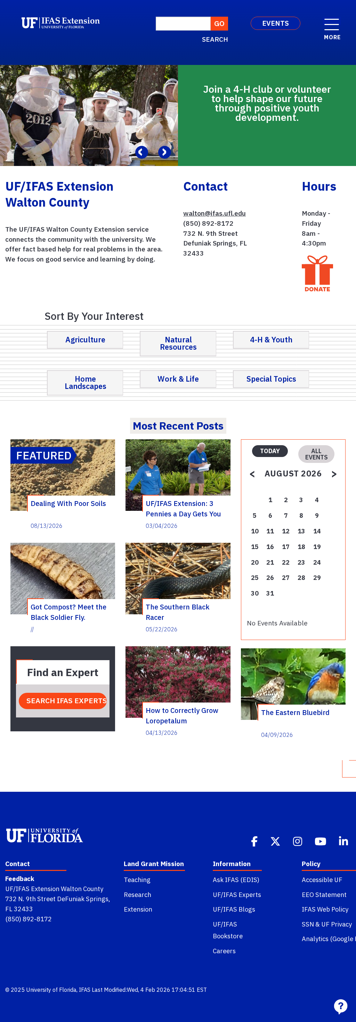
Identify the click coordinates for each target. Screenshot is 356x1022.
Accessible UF (322, 879)
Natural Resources (178, 343)
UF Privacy (336, 924)
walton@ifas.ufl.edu (214, 213)
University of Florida (51, 989)
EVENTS (275, 23)
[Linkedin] (344, 841)
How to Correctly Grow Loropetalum (182, 715)
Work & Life (178, 379)
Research (137, 894)
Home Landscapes (85, 382)
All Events (316, 454)
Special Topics (271, 379)
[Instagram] (298, 841)
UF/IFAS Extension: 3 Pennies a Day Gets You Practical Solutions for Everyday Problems (183, 508)
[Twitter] (276, 841)
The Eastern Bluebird (295, 712)
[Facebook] (255, 841)
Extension (138, 909)
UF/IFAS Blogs (234, 909)
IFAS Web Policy (325, 909)
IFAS (84, 989)
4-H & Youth (271, 339)
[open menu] (332, 21)
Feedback (19, 878)
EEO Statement (324, 894)
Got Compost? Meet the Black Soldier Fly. (68, 612)
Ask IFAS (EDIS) (236, 879)
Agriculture (85, 339)
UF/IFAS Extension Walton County (54, 888)
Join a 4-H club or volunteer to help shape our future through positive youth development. (267, 103)
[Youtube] (321, 841)
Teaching (137, 879)
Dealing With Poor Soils (68, 503)
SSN (308, 924)
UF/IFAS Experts (237, 894)
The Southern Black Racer (178, 612)
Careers (224, 951)
